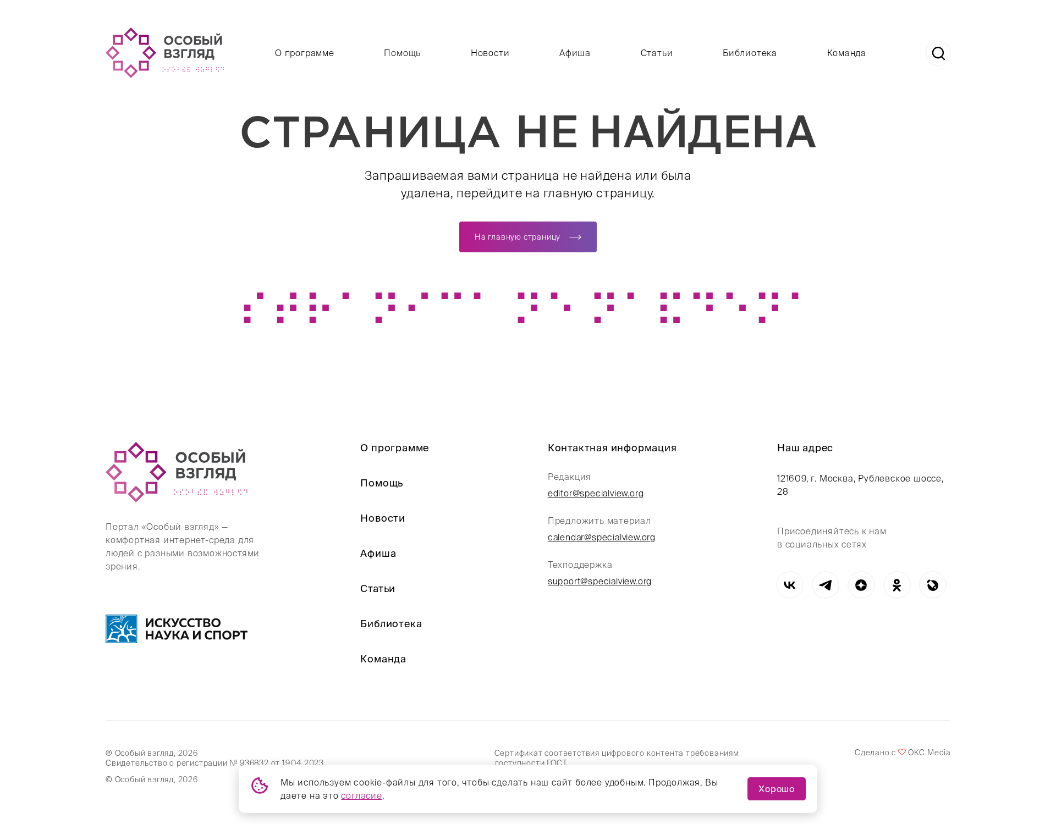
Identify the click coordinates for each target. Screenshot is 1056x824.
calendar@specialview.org (602, 537)
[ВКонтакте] (789, 585)
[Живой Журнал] (932, 585)
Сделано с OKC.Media (902, 752)
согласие (361, 795)
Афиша (575, 53)
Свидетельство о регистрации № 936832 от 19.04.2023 (215, 763)
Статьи (657, 53)
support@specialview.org (600, 581)
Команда (847, 53)
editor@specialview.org (596, 493)
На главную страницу (517, 237)
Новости (490, 53)
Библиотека (750, 53)
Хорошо (776, 789)
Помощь (402, 53)
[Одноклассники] (897, 585)
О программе (304, 53)
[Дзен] (861, 585)
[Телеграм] (825, 585)
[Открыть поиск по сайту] (938, 53)
